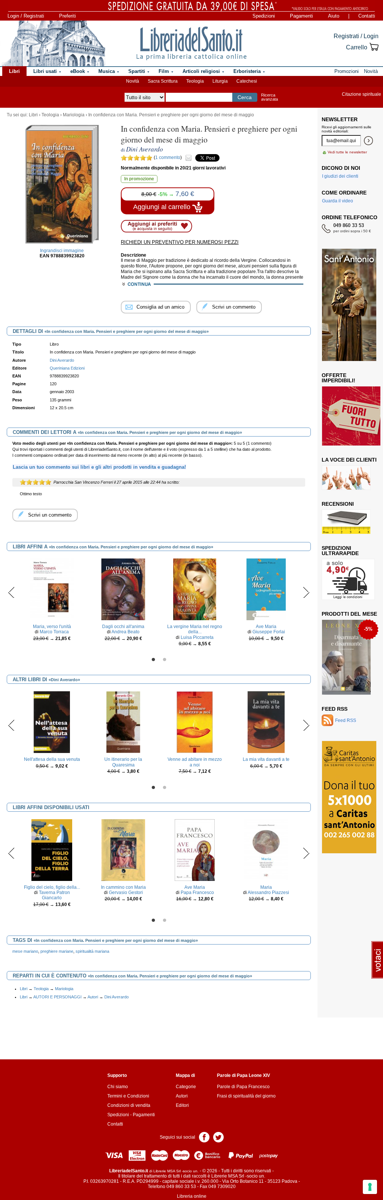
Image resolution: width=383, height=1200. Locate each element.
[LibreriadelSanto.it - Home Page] (191, 43)
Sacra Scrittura (163, 81)
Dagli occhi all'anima (123, 626)
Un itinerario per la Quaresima (123, 762)
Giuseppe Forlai (268, 631)
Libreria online (191, 1196)
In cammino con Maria (123, 887)
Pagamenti (301, 16)
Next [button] (306, 592)
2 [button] (164, 660)
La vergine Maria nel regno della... (194, 629)
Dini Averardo (116, 997)
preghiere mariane (56, 951)
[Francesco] (347, 656)
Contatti (366, 16)
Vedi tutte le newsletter (347, 152)
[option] (52, 602)
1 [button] (153, 660)
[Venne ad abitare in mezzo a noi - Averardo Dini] (195, 722)
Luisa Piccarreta (197, 637)
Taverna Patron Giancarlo (54, 895)
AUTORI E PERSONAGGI (57, 997)
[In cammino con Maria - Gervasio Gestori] (123, 849)
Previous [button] (11, 592)
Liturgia (220, 81)
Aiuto (333, 16)
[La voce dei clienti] (346, 477)
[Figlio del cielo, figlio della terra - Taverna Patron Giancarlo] (52, 849)
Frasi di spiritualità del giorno (246, 1096)
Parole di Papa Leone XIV (243, 1075)
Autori (93, 997)
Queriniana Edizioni (67, 368)
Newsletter (340, 119)
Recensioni (338, 504)
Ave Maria (266, 626)
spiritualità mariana (92, 951)
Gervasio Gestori (126, 892)
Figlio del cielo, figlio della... (52, 887)
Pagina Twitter (218, 1136)
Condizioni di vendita (128, 1105)
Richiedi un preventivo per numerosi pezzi (180, 242)
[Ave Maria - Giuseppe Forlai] (266, 589)
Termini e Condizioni (128, 1096)
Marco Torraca (54, 631)
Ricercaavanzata (269, 97)
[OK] (368, 140)
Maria (266, 887)
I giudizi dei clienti (340, 176)
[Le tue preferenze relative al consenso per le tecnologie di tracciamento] (370, 1187)
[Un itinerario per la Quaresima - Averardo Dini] (123, 722)
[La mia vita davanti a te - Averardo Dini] (266, 722)
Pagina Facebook (204, 1136)
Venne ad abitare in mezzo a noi (195, 762)
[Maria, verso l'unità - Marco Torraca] (52, 589)
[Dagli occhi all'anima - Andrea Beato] (123, 589)
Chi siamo (117, 1086)
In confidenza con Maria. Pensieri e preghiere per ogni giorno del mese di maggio (171, 114)
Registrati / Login (356, 36)
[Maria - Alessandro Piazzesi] (266, 849)
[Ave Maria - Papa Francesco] (195, 849)
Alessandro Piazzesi (268, 892)
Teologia (195, 81)
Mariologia (74, 114)
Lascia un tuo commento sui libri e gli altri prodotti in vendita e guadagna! (99, 467)
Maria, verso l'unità (52, 626)
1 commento (167, 157)
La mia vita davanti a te (266, 759)
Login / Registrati (25, 16)
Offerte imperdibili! (338, 377)
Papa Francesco (197, 892)
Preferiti (67, 16)
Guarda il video (337, 200)
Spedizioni (263, 16)
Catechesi (246, 81)
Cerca (245, 97)
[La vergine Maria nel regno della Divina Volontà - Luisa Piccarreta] (195, 589)
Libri (33, 114)
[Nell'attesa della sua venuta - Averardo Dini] (52, 722)
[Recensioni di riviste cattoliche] (346, 521)
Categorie (186, 1086)
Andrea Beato (125, 631)
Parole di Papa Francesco (243, 1086)
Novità (132, 81)
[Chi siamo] (53, 43)
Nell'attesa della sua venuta (52, 759)
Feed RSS (334, 709)
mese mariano (25, 951)
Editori (182, 1105)
